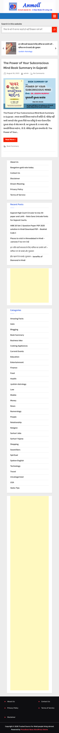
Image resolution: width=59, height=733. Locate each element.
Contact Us (15, 173)
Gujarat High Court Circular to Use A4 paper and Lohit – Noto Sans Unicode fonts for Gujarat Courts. (29, 216)
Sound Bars (15, 449)
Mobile (13, 395)
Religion (14, 428)
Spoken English (17, 460)
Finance (13, 367)
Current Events (17, 351)
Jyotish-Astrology (25, 51)
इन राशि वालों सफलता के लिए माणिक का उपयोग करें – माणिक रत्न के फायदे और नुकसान (36, 46)
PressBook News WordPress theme (34, 729)
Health (13, 378)
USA (12, 482)
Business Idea (16, 340)
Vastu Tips (14, 488)
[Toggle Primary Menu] (55, 16)
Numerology (15, 411)
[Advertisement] (29, 285)
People (13, 417)
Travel (13, 471)
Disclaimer (15, 178)
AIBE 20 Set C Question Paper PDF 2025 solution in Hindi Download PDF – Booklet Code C (28, 229)
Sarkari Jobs (15, 433)
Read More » (11, 140)
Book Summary (13, 146)
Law (12, 389)
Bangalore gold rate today (22, 167)
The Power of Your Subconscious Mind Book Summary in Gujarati (26, 65)
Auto (12, 324)
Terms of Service (17, 195)
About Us (14, 162)
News (12, 406)
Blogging (14, 329)
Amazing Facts (16, 318)
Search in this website (11, 24)
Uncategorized (16, 477)
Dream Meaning (17, 184)
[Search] (54, 29)
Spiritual (14, 455)
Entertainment (17, 362)
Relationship (16, 422)
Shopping (14, 444)
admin (26, 73)
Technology (15, 466)
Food (12, 373)
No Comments (38, 73)
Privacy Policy (16, 189)
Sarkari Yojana (16, 438)
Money (13, 400)
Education (14, 357)
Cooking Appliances (19, 346)
